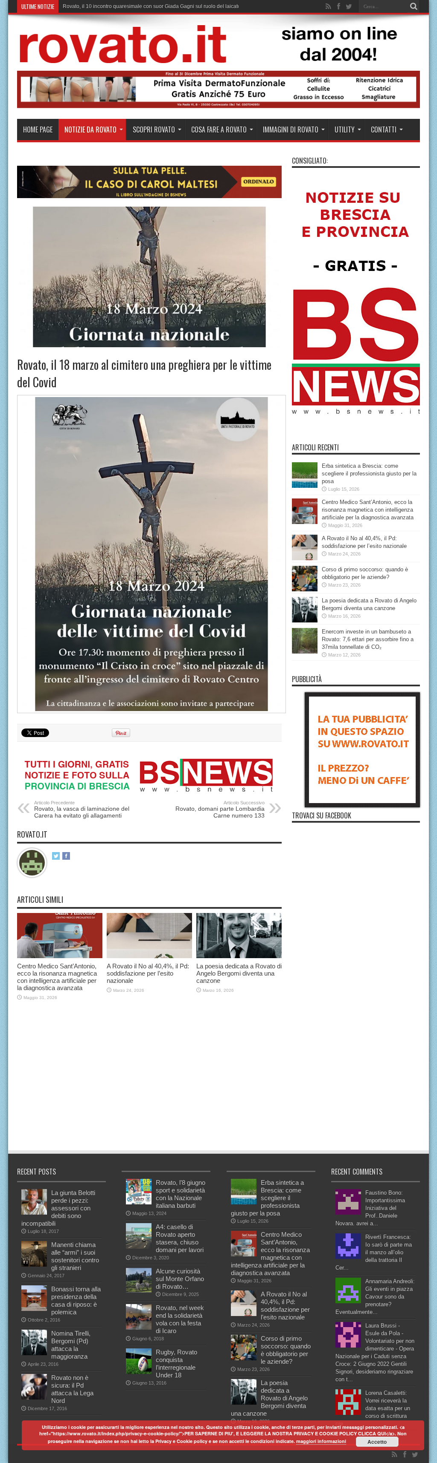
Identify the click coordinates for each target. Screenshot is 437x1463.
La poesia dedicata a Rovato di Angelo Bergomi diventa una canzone (239, 973)
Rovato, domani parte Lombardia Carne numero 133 (220, 809)
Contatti (383, 129)
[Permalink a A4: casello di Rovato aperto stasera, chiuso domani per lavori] (138, 1247)
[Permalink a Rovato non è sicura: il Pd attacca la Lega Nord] (34, 1397)
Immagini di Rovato (290, 129)
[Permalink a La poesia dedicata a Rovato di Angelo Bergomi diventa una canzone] (239, 956)
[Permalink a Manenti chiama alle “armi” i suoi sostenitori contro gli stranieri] (34, 1264)
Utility (345, 129)
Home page (37, 129)
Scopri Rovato (154, 129)
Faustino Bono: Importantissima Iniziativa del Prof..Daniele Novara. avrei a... (370, 1208)
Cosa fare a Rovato (219, 129)
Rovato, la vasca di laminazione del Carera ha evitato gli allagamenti (81, 809)
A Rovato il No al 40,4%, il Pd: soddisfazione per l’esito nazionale (148, 973)
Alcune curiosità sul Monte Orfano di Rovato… (180, 1278)
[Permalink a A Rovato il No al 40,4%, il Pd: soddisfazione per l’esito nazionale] (149, 956)
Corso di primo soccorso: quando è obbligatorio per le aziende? (286, 1350)
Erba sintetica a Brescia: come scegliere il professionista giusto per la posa (369, 473)
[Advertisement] (172, 1085)
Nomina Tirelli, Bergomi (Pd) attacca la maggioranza (70, 1345)
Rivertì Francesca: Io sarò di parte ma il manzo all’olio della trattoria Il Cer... (373, 1252)
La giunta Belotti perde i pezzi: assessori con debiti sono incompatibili (58, 1208)
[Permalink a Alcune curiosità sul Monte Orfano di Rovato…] (138, 1291)
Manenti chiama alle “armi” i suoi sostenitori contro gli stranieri (75, 1256)
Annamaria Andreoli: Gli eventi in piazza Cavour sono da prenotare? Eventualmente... (375, 1296)
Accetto (377, 1442)
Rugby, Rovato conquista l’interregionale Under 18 (176, 1363)
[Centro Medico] (218, 106)
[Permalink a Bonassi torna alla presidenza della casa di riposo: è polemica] (34, 1309)
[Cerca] (413, 6)
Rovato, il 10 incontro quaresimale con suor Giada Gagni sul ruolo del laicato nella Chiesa (167, 6)
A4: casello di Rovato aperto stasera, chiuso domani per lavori (180, 1238)
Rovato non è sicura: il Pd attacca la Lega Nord (72, 1389)
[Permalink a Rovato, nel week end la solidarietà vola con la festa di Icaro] (138, 1328)
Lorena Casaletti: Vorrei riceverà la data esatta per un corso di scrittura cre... (372, 1408)
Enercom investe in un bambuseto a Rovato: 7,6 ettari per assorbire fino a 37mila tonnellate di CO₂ (368, 639)
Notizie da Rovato (90, 129)
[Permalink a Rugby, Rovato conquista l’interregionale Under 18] (138, 1372)
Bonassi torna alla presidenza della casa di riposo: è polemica (76, 1300)
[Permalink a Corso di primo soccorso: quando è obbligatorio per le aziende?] (305, 589)
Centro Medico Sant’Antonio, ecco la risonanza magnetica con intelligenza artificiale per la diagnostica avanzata (57, 976)
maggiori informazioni (321, 1441)
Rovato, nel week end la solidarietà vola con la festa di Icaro (180, 1319)
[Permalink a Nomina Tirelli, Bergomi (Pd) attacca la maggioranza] (34, 1353)
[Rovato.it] (218, 56)
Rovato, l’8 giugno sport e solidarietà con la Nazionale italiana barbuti (180, 1194)
